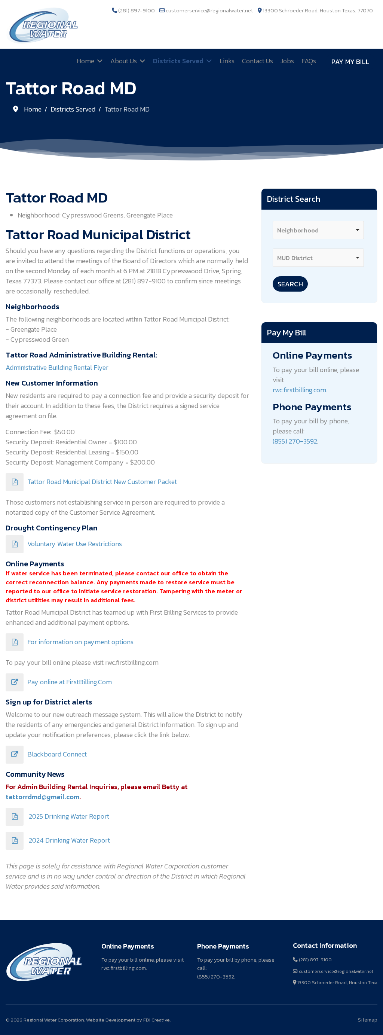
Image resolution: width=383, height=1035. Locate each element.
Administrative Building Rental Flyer (57, 367)
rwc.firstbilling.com (299, 390)
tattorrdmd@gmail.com (42, 797)
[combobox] (318, 230)
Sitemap (367, 1020)
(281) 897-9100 (136, 10)
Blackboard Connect (57, 754)
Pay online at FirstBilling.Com (69, 682)
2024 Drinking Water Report (68, 840)
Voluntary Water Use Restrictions (74, 544)
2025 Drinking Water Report (68, 816)
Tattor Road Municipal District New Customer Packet (102, 482)
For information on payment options (80, 642)
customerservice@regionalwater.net (209, 10)
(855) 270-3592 (295, 441)
